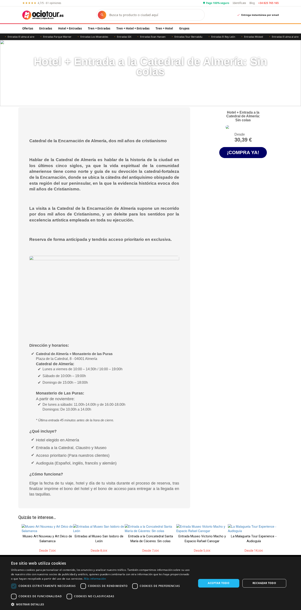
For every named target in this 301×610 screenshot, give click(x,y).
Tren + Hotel (164, 28)
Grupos (184, 28)
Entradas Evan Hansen (146, 36)
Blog (252, 3)
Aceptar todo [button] (218, 583)
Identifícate (239, 3)
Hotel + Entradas (70, 28)
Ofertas (27, 28)
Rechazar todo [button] (264, 583)
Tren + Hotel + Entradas (132, 28)
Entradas (45, 28)
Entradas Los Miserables (87, 36)
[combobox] (154, 15)
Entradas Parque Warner (50, 36)
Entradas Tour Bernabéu (182, 36)
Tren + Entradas (99, 28)
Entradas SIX (117, 36)
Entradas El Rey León (216, 36)
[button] (101, 604)
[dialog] (150, 583)
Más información (95, 579)
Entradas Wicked (246, 36)
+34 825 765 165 (268, 3)
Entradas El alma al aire (278, 36)
